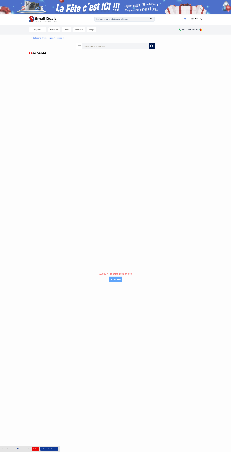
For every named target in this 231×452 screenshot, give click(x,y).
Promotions (54, 30)
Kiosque (91, 30)
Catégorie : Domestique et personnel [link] (48, 38)
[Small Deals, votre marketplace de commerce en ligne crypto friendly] (47, 19)
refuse (35, 449)
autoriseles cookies (49, 449)
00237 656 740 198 (190, 29)
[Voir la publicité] (115, 7)
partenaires (79, 30)
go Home (115, 279)
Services (66, 30)
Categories (37, 30)
